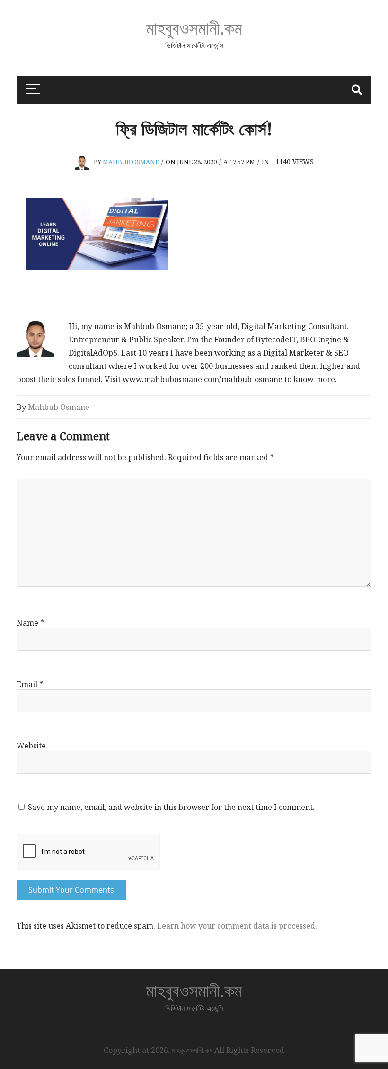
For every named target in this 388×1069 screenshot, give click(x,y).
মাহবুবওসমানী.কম (194, 28)
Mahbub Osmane (131, 161)
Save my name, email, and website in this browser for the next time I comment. (171, 807)
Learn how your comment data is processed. (237, 926)
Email (30, 684)
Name (30, 622)
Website (31, 745)
